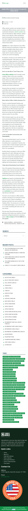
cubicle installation (8, 222)
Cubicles (6, 23)
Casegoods (8, 285)
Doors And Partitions (9, 459)
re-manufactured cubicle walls (13, 326)
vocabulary (8, 344)
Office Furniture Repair (11, 314)
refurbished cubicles (8, 404)
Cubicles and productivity (10, 223)
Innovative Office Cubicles (9, 380)
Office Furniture (9, 309)
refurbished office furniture (10, 408)
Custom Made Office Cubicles (10, 367)
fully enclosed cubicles (9, 376)
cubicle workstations (8, 365)
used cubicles (6, 415)
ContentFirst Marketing (20, 509)
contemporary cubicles (9, 358)
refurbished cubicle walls (12, 329)
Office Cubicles (9, 306)
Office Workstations (10, 319)
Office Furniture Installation (13, 311)
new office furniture (20, 387)
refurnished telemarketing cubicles (15, 331)
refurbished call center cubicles (11, 402)
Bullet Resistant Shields (12, 280)
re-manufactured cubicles (9, 400)
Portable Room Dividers (9, 398)
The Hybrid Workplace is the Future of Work (14, 262)
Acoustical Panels (10, 277)
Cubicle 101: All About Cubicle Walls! (15, 265)
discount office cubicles (9, 371)
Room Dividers (9, 334)
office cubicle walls (8, 393)
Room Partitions (9, 337)
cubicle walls (17, 363)
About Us (6, 454)
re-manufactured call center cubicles (13, 323)
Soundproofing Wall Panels (12, 339)
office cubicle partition (9, 389)
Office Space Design (7, 395)
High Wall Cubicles (9, 456)
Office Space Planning (11, 317)
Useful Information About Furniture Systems (15, 253)
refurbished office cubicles (10, 406)
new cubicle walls (10, 301)
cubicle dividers (20, 358)
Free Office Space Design (9, 374)
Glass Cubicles (8, 458)
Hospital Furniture (10, 298)
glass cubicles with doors (9, 378)
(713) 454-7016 (5, 477)
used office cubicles (16, 415)
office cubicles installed (9, 391)
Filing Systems (9, 293)
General (7, 296)
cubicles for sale (20, 223)
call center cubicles (10, 282)
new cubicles (21, 384)
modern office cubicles (18, 382)
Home (5, 452)
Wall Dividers (18, 417)
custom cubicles (20, 365)
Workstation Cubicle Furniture (10, 421)
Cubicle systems (18, 32)
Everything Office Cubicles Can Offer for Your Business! (15, 257)
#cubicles (5, 356)
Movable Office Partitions (9, 384)
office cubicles (20, 389)
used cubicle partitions (18, 413)
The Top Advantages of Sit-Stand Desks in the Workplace (14, 249)
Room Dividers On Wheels (9, 411)
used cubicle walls (10, 342)
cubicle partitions (18, 222)
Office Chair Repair (10, 303)
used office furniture (8, 417)
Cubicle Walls (8, 288)
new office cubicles (8, 387)
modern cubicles (7, 382)
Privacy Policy (22, 507)
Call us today (9, 217)
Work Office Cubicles (8, 419)
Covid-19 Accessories (9, 461)
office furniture (19, 393)
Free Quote (7, 463)
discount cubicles (7, 369)
